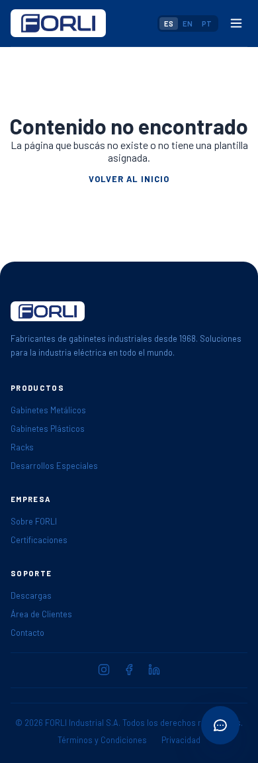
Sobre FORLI (34, 521)
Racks (22, 447)
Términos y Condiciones (102, 739)
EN (188, 23)
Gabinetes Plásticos (48, 428)
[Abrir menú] (236, 23)
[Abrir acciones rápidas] (220, 725)
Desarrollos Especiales (54, 465)
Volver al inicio (129, 179)
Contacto (27, 632)
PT (207, 23)
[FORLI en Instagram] (104, 670)
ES (168, 23)
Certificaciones (39, 539)
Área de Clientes (41, 614)
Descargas (31, 595)
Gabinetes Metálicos (48, 410)
